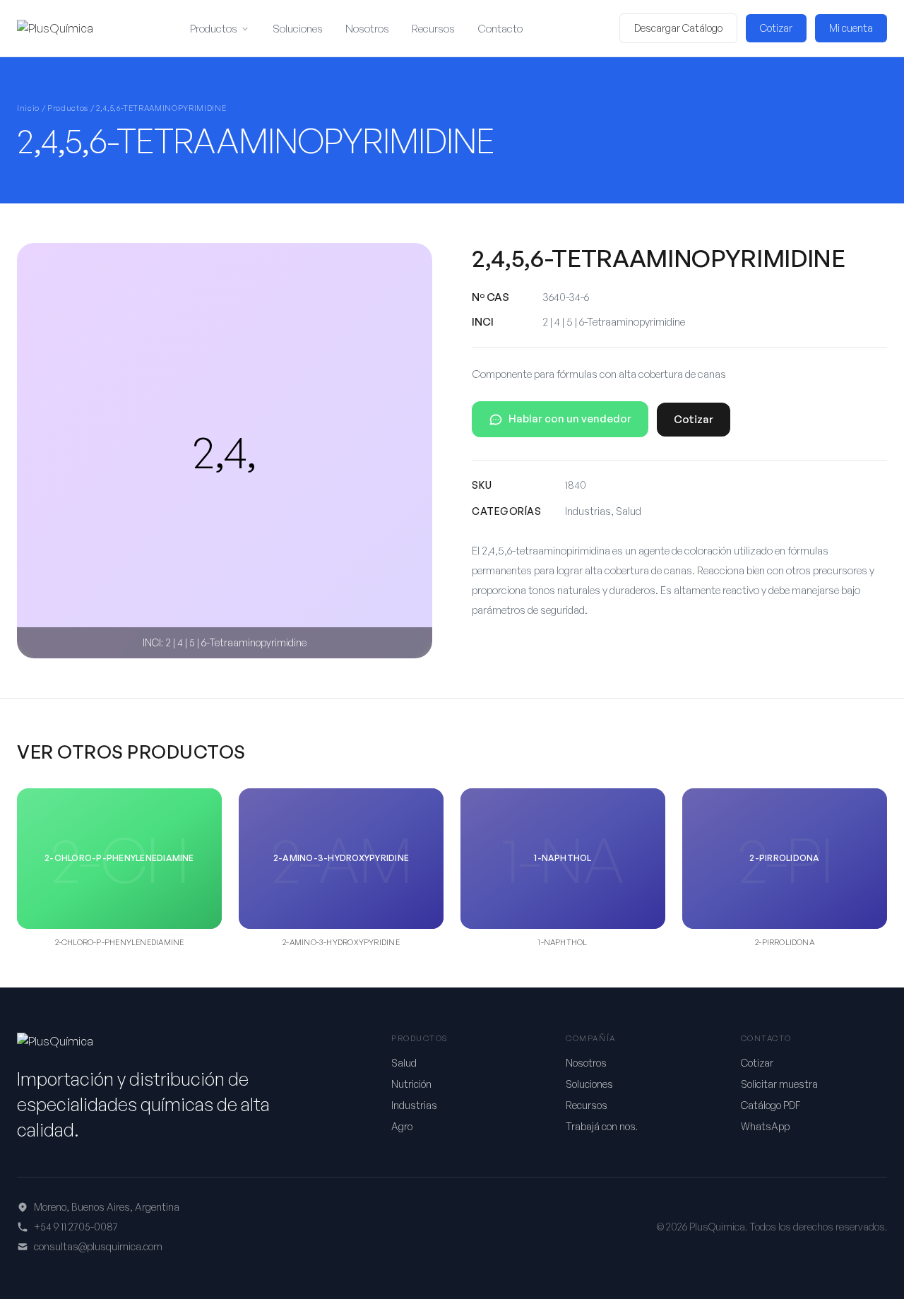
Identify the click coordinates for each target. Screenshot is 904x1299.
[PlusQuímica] (55, 1041)
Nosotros (367, 28)
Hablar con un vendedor (570, 418)
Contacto (500, 28)
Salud (404, 1063)
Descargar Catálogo (678, 28)
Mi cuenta (851, 28)
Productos (213, 28)
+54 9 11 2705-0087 (76, 1227)
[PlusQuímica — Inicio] (55, 28)
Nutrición (411, 1084)
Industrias (414, 1105)
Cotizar (776, 28)
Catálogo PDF (770, 1105)
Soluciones (298, 28)
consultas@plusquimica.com (98, 1246)
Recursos (433, 28)
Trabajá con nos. (602, 1126)
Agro (401, 1126)
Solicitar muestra (779, 1084)
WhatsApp (765, 1126)
